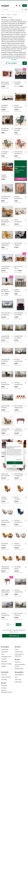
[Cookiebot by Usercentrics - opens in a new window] (18, 443)
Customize (14, 465)
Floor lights (4, 659)
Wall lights (3, 666)
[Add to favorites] (12, 82)
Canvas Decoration (6, 677)
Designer (8, 14)
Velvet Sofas (18, 679)
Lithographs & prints (6, 656)
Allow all (14, 462)
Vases (2, 654)
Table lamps (4, 661)
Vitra (16, 677)
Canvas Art (3, 674)
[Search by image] (22, 9)
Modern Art (18, 662)
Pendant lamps (5, 649)
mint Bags (3, 688)
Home (2, 14)
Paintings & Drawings (6, 664)
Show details (18, 459)
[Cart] (16, 5)
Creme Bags (4, 685)
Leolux (16, 649)
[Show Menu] (26, 9)
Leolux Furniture (19, 651)
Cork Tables (4, 679)
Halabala (15, 14)
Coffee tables (4, 651)
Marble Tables (18, 682)
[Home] (7, 6)
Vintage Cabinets (19, 668)
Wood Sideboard (19, 674)
